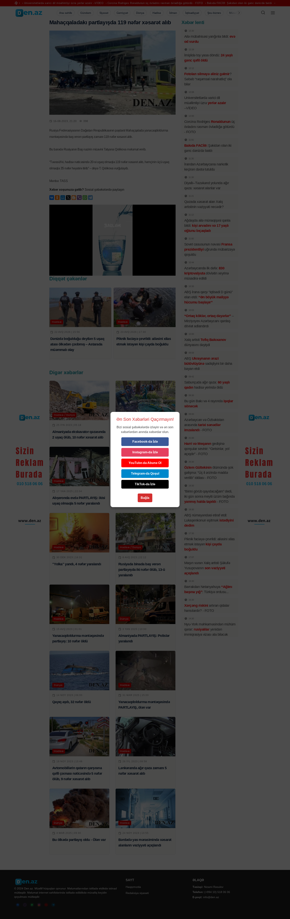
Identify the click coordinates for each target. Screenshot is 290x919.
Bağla (145, 497)
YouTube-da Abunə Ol (145, 463)
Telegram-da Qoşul (145, 473)
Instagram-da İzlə (145, 452)
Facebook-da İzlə (145, 441)
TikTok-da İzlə (145, 484)
